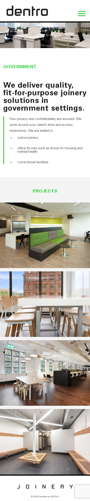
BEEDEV (55, 497)
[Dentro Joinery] (27, 10)
